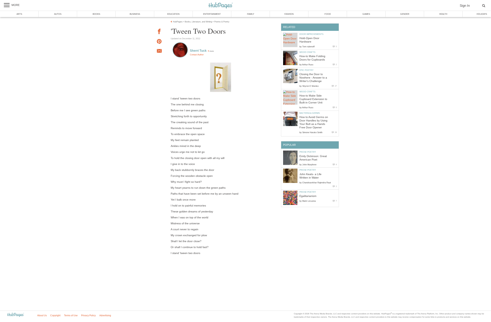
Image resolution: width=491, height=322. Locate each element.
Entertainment (212, 14)
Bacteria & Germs (309, 113)
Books (96, 14)
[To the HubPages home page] (15, 315)
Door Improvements (311, 34)
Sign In (465, 5)
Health (443, 14)
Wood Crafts (307, 52)
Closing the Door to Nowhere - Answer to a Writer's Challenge (313, 78)
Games (366, 14)
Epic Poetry (306, 70)
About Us (42, 315)
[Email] (159, 51)
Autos (57, 14)
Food (328, 14)
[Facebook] (159, 32)
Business (135, 14)
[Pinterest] (159, 42)
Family (250, 14)
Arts (19, 14)
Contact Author (197, 54)
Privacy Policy (88, 315)
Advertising (105, 315)
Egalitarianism (307, 196)
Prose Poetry (307, 152)
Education (173, 14)
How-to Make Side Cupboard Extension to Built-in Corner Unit (313, 99)
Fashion (289, 14)
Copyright (55, 315)
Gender (404, 14)
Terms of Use (71, 315)
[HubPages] (220, 5)
